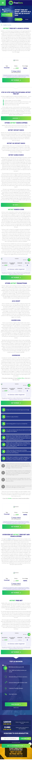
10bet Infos (16, 707)
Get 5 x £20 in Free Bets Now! (15, 746)
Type (7, 512)
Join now (15, 118)
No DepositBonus (12, 263)
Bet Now (15, 205)
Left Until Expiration (16, 72)
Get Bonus (15, 80)
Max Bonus (4, 388)
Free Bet (18, 19)
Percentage (25, 512)
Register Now (6, 14)
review (26, 19)
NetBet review (11, 539)
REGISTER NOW (15, 704)
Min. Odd (27, 388)
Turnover (19, 388)
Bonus (15, 512)
